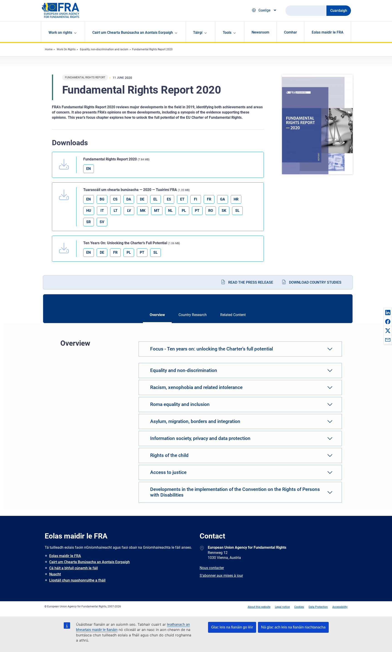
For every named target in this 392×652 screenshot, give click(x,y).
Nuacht (55, 574)
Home (48, 49)
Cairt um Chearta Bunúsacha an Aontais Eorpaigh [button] (132, 32)
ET (182, 199)
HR (236, 199)
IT (102, 210)
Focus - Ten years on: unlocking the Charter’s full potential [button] (211, 349)
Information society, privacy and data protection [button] (200, 438)
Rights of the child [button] (169, 455)
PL (184, 210)
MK (142, 210)
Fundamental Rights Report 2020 (152, 49)
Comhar (290, 32)
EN (88, 169)
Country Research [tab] (193, 315)
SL (237, 210)
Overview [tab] (157, 315)
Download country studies (315, 282)
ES (169, 199)
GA (222, 199)
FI (195, 199)
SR (88, 222)
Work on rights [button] (60, 32)
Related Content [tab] (233, 315)
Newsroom (260, 32)
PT (197, 210)
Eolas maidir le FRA (327, 32)
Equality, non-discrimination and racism (104, 49)
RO (210, 210)
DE (142, 199)
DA (128, 199)
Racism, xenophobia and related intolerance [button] (196, 387)
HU (88, 210)
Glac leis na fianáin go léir (232, 627)
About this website (259, 607)
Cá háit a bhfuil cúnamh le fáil (73, 568)
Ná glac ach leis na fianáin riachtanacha (293, 627)
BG (102, 199)
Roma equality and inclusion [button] (180, 404)
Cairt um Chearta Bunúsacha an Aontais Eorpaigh (89, 562)
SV (102, 222)
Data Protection (318, 607)
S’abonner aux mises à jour (221, 575)
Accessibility (340, 607)
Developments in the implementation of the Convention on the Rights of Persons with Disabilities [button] (235, 492)
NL (170, 210)
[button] (388, 312)
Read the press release (250, 282)
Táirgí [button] (197, 32)
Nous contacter (212, 568)
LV (129, 210)
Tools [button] (227, 32)
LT (116, 210)
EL (155, 199)
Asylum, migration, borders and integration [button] (195, 421)
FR (209, 199)
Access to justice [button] (168, 472)
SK (224, 210)
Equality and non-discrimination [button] (183, 370)
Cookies (299, 607)
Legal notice (282, 607)
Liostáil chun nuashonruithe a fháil (77, 580)
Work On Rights (66, 49)
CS (115, 199)
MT (156, 210)
